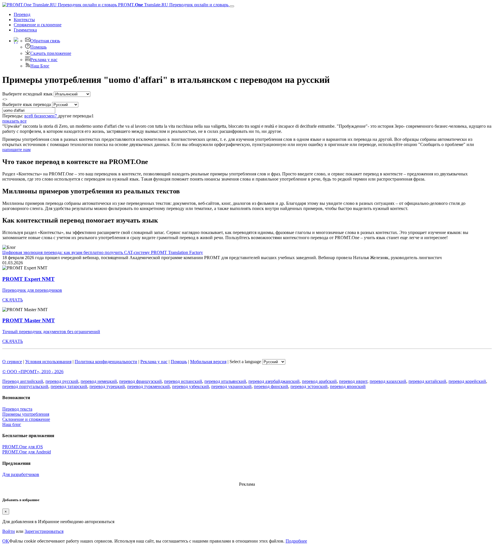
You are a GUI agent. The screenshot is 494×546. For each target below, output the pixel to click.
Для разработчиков (20, 474)
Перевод (22, 14)
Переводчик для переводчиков (32, 290)
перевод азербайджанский (274, 381)
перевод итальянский (225, 381)
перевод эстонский (309, 386)
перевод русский (61, 381)
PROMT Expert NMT (28, 279)
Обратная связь (45, 40)
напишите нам (16, 149)
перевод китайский (427, 381)
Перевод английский (22, 381)
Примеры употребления (25, 414)
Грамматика (25, 29)
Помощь (38, 47)
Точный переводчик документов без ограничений (51, 331)
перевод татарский (69, 386)
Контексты (24, 19)
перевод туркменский (148, 386)
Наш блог (11, 424)
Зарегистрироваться (44, 531)
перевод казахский (388, 381)
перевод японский (348, 386)
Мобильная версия (208, 361)
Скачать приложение (50, 53)
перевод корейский (467, 381)
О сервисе (12, 361)
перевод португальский (25, 386)
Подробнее (296, 541)
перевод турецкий (107, 386)
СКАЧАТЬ (12, 299)
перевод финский (271, 386)
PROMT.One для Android (26, 451)
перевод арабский (319, 381)
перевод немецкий (99, 381)
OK (5, 541)
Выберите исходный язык (27, 93)
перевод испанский (183, 381)
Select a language (245, 361)
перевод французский (140, 381)
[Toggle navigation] (232, 6)
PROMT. (172, 4)
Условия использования (48, 361)
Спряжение (37, 24)
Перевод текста (17, 409)
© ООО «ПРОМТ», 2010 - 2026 (32, 371)
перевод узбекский (190, 386)
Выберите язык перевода (26, 104)
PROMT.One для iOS (22, 446)
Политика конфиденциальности (106, 361)
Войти (8, 531)
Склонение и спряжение (26, 419)
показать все (14, 121)
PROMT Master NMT (28, 320)
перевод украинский (231, 386)
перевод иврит (353, 381)
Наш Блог (39, 65)
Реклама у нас (43, 59)
